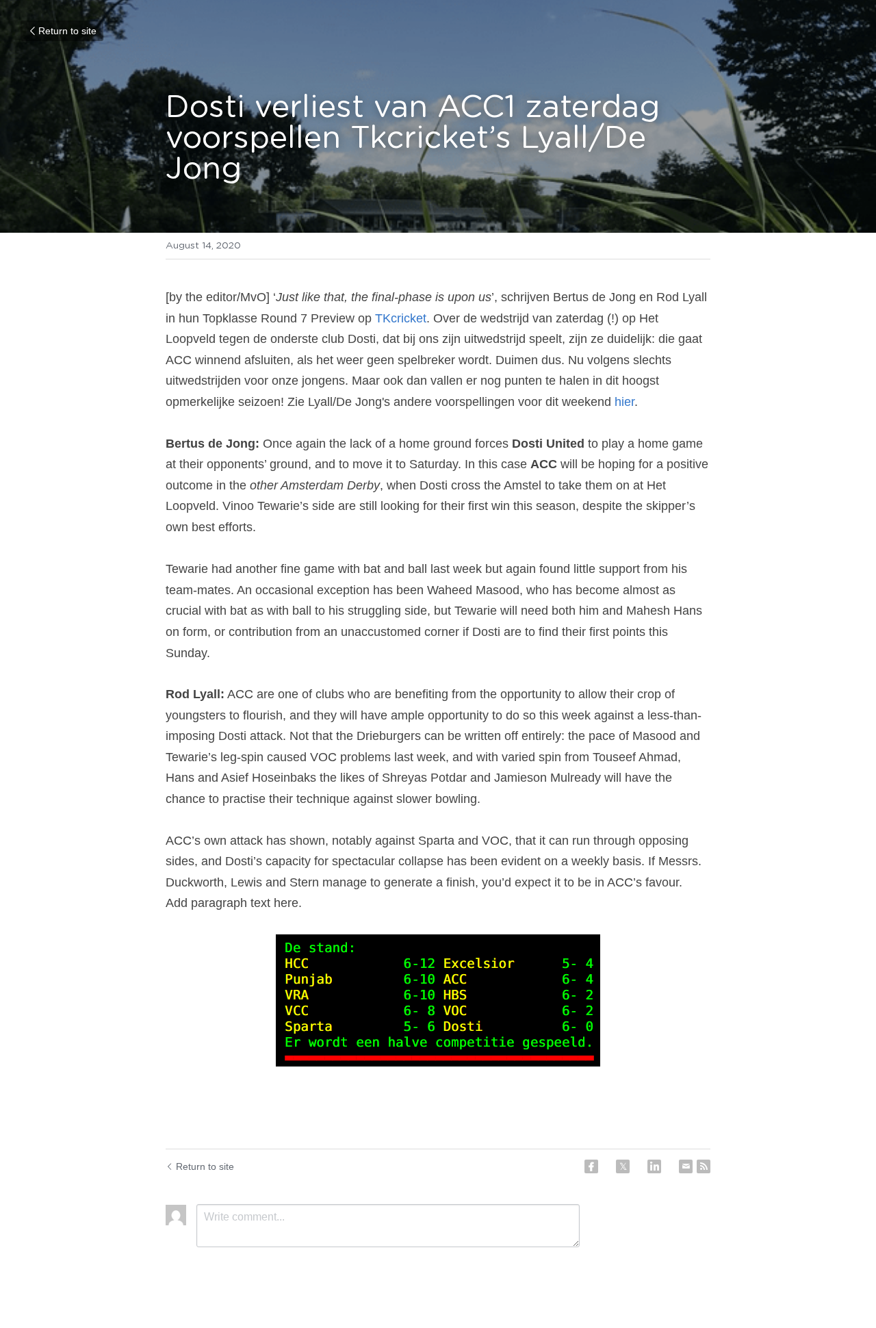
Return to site (67, 30)
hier (624, 402)
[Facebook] (591, 1166)
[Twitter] (623, 1166)
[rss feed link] (703, 1166)
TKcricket (400, 318)
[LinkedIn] (654, 1166)
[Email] (686, 1166)
